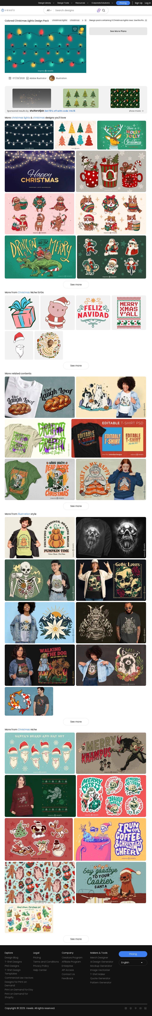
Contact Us (68, 974)
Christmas (24, 292)
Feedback (67, 978)
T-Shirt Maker (97, 974)
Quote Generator (100, 978)
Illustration (24, 514)
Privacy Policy (41, 966)
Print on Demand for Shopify (16, 995)
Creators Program (72, 957)
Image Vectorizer (100, 970)
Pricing (37, 957)
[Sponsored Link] (32, 98)
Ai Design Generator (101, 961)
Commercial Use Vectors (19, 977)
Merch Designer (99, 957)
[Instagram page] (126, 1008)
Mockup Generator (101, 966)
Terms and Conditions (46, 961)
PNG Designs (12, 966)
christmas (74, 20)
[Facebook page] (131, 1008)
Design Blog (11, 957)
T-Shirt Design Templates (13, 971)
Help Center (40, 970)
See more (76, 284)
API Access (68, 970)
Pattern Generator (100, 982)
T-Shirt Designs (13, 961)
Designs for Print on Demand (16, 983)
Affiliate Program (71, 961)
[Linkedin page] (145, 1008)
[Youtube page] (140, 1008)
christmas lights (59, 20)
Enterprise (67, 966)
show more (135, 110)
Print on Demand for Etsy (19, 989)
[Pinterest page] (135, 1008)
